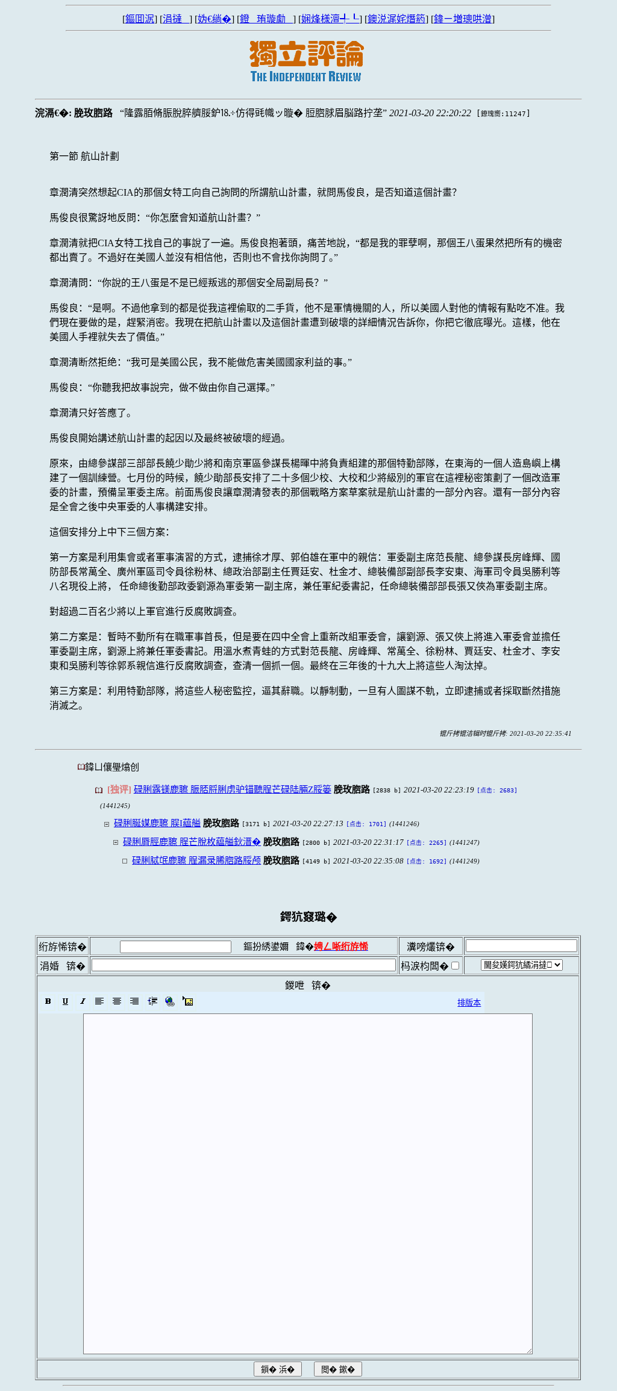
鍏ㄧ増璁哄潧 (463, 19)
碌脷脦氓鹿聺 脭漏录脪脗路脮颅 (196, 860)
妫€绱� (214, 19)
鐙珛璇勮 (266, 19)
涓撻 (176, 19)
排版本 (469, 1002)
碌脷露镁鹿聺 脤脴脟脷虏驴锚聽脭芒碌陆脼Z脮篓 (232, 789)
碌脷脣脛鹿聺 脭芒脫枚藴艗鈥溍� (192, 841)
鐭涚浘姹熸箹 (396, 19)
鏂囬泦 (139, 19)
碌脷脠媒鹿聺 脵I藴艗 (157, 823)
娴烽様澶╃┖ (330, 19)
